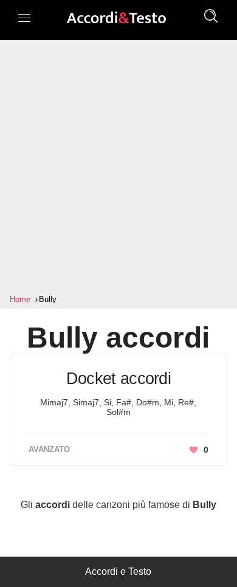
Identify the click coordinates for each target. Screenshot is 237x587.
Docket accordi (118, 378)
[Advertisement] (118, 167)
